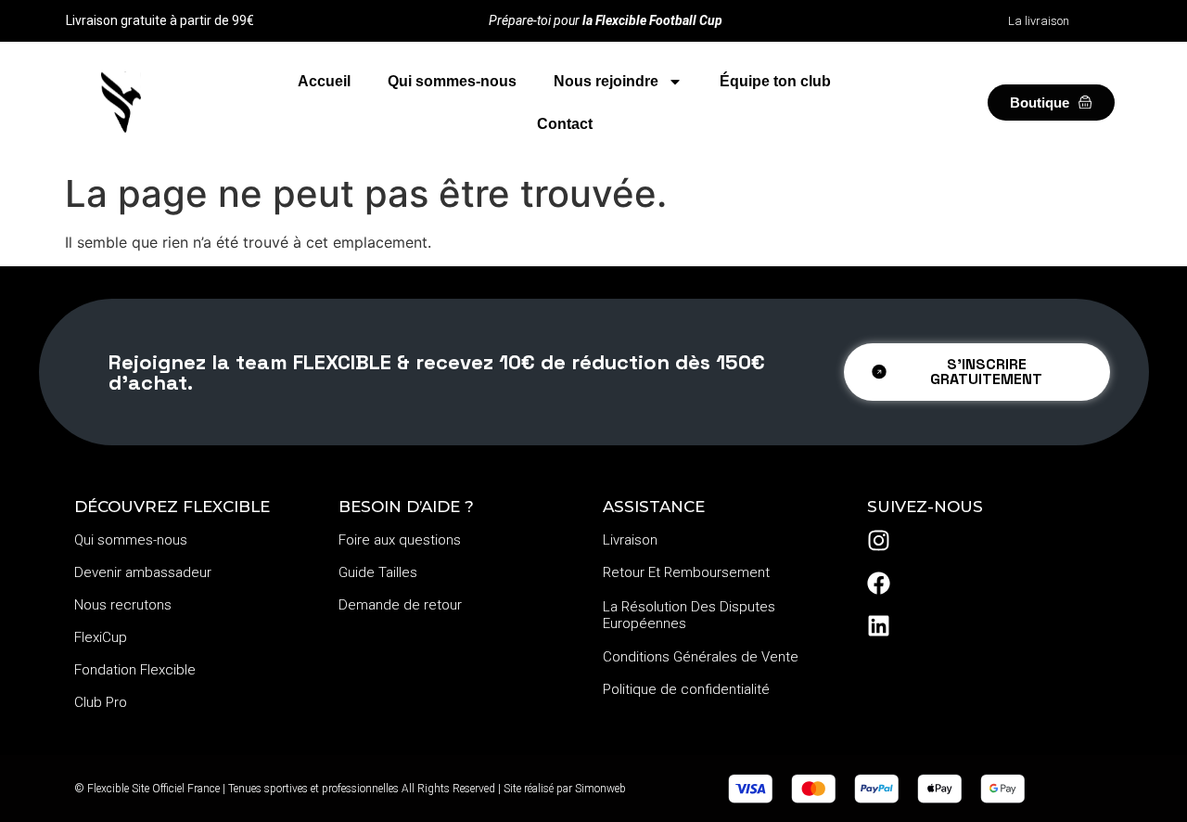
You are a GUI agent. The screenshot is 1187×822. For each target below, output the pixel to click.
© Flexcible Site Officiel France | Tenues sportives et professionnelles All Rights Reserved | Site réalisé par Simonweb (350, 788)
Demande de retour (400, 605)
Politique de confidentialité (686, 689)
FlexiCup (100, 637)
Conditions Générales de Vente (700, 657)
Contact (565, 124)
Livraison (630, 540)
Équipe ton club (775, 81)
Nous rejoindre (606, 81)
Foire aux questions (399, 540)
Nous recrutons (123, 605)
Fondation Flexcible (135, 669)
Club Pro (100, 702)
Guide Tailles (377, 572)
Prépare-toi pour (605, 20)
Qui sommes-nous (452, 81)
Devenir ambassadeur (142, 572)
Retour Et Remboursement (686, 572)
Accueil (324, 81)
